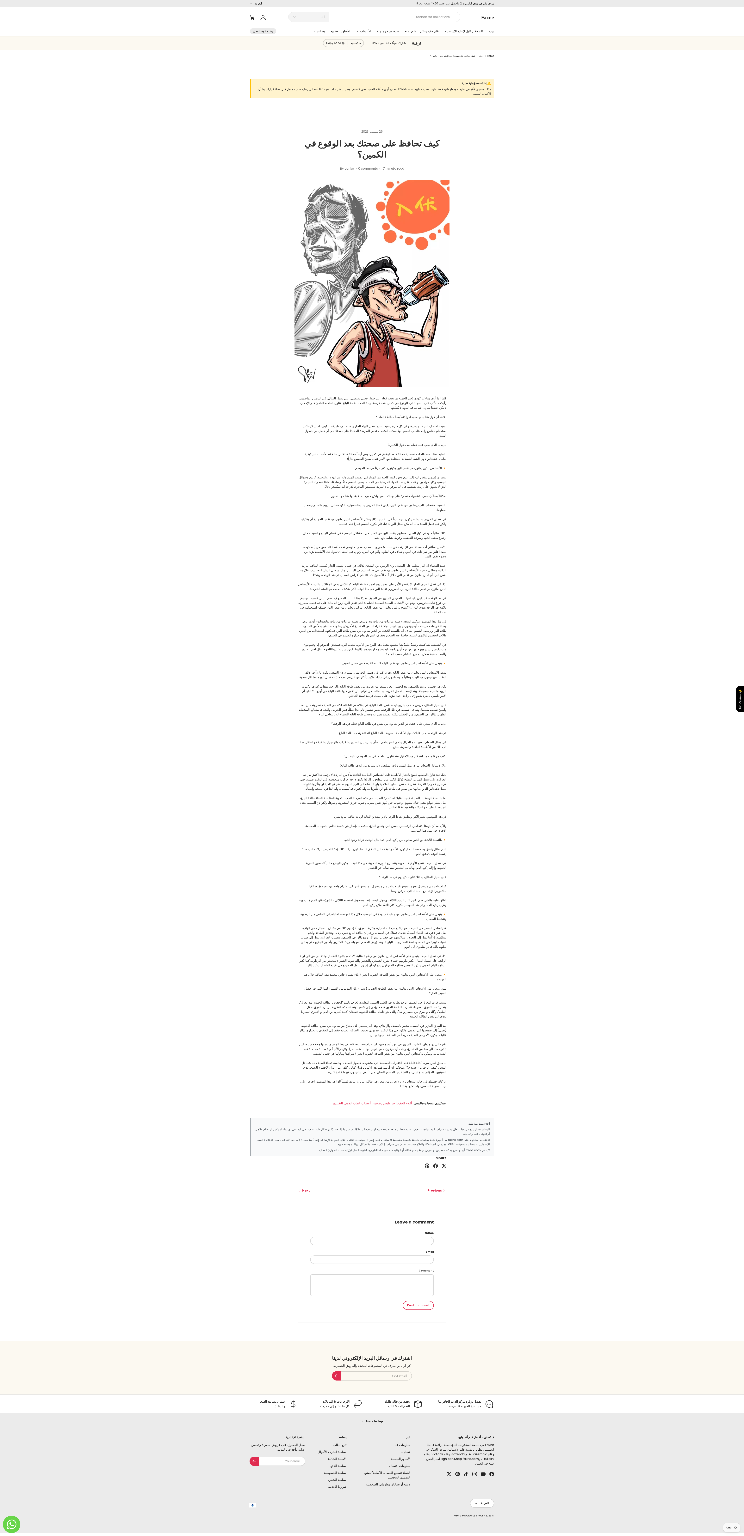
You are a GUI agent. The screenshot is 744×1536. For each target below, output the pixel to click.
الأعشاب (365, 31)
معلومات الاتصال (400, 1466)
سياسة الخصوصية (335, 1473)
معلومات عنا (402, 1445)
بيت (491, 31)
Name (429, 1233)
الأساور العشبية (340, 31)
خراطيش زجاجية (384, 1103)
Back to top (374, 1421)
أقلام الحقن (404, 1103)
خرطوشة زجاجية (388, 31)
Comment (426, 1270)
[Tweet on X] (444, 1166)
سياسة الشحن (337, 1480)
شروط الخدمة (337, 1486)
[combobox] (374, 17)
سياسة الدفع (338, 1466)
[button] (252, 17)
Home (490, 56)
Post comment (418, 1305)
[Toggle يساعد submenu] (314, 31)
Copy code (333, 43)
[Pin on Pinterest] (427, 1166)
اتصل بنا (405, 1452)
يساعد (321, 31)
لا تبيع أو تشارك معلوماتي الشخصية (388, 1484)
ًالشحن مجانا (424, 3)
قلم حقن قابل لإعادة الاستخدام (463, 31)
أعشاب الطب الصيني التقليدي (351, 1103)
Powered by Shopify (473, 1515)
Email (430, 1252)
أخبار (481, 56)
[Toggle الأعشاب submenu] (357, 31)
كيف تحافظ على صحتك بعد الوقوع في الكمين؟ (452, 56)
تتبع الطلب (339, 1445)
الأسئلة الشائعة (336, 1459)
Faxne (457, 1515)
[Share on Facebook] (435, 1166)
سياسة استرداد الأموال (332, 1452)
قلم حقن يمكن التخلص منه (422, 31)
